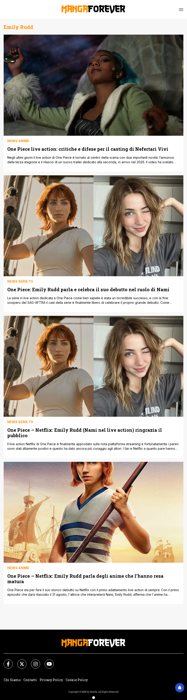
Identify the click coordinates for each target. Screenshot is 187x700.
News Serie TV (20, 281)
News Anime (18, 141)
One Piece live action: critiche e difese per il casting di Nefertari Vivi (87, 149)
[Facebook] (5, 661)
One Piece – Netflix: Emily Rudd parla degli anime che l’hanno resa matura (85, 578)
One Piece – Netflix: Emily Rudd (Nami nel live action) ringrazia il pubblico (84, 432)
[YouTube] (46, 661)
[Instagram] (33, 661)
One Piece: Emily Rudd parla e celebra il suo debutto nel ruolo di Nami (88, 289)
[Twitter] (19, 661)
